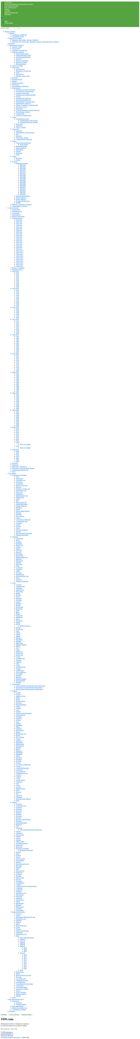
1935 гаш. (19, 223)
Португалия (20, 877)
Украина (19, 891)
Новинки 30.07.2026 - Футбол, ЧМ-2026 (25, 40)
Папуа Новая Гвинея (22, 511)
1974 (17, 360)
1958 (17, 329)
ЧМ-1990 (23, 179)
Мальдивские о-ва (22, 495)
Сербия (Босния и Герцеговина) (26, 886)
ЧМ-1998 (23, 182)
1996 (17, 401)
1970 (17, 352)
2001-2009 (15, 410)
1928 (17, 283)
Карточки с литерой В (19, 466)
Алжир (18, 692)
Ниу (17, 501)
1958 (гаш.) (19, 263)
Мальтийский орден (22, 864)
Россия (18, 879)
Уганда (18, 787)
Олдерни (19, 874)
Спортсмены (20, 113)
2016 (17, 439)
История (15, 78)
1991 (17, 391)
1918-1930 (15, 271)
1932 (17, 292)
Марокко (19, 751)
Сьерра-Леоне (20, 780)
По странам (12, 473)
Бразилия (19, 543)
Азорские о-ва (20, 480)
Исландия (19, 847)
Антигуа (19, 913)
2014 (17, 436)
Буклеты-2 (15, 1001)
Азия (13, 583)
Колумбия (19, 554)
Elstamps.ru (9, 1032)
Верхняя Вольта (21, 704)
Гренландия (20, 835)
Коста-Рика (19, 555)
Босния (18, 818)
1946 (17, 314)
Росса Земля (20, 516)
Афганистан (20, 590)
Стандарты (15, 213)
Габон (18, 706)
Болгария (19, 816)
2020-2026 (15, 449)
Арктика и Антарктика (19, 50)
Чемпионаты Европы (23, 196)
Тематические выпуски (16, 45)
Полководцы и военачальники (26, 95)
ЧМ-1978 (23, 173)
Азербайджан (20, 586)
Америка (15, 537)
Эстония (19, 908)
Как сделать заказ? (11, 7)
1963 (17, 340)
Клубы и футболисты (23, 201)
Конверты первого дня (19, 1008)
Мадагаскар (20, 746)
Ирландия (19, 845)
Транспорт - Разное (22, 137)
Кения (18, 732)
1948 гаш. (19, 245)
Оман (18, 650)
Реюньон (19, 759)
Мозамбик (19, 752)
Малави (18, 638)
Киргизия (19, 621)
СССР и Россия (13, 208)
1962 (17, 338)
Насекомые (19, 149)
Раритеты (15, 465)
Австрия (19, 804)
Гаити (18, 927)
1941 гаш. (19, 233)
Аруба (18, 915)
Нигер (18, 756)
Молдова (19, 865)
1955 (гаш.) (19, 257)
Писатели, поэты (21, 107)
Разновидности (17, 211)
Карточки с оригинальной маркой (23, 468)
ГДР (17, 826)
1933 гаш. (19, 220)
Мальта (18, 862)
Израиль (18, 603)
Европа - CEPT (17, 47)
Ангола (18, 694)
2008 (17, 424)
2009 (17, 425)
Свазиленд (19, 770)
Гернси (18, 831)
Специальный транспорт (24, 139)
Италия (18, 852)
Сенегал (18, 775)
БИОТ (18, 698)
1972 (17, 357)
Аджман (18, 585)
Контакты (8, 14)
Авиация (19, 131)
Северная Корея (21, 1004)
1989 (17, 388)
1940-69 (22, 939)
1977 (17, 365)
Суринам (19, 523)
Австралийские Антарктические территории (30, 686)
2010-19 (22, 953)
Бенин (18, 699)
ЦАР (17, 790)
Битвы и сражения (22, 60)
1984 (17, 379)
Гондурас (19, 550)
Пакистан (19, 651)
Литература (20, 74)
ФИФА (18, 203)
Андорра (19, 809)
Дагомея (18, 716)
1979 (17, 369)
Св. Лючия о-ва (21, 979)
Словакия (19, 888)
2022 (17, 454)
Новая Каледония (21, 504)
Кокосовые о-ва (21, 490)
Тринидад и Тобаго (22, 989)
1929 (17, 285)
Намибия (19, 754)
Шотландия (20, 907)
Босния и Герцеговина (23, 819)
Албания (19, 807)
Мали (18, 749)
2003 (17, 415)
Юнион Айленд (21, 994)
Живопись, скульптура (23, 71)
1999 (17, 406)
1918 (17, 273)
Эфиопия (19, 797)
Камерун (19, 728)
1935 (17, 297)
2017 (17, 441)
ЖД (17, 134)
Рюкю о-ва (19, 655)
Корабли (19, 136)
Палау (18, 509)
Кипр (18, 853)
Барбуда (18, 922)
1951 (17, 321)
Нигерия (19, 758)
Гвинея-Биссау (20, 715)
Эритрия (19, 795)
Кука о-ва (19, 492)
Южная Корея (20, 680)
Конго (18, 735)
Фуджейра (19, 674)
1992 (17, 394)
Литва (18, 857)
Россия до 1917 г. (17, 269)
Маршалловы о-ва (22, 557)
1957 (17, 328)
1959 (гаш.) (19, 264)
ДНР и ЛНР (20, 841)
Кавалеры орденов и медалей (25, 90)
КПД (13, 471)
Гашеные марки (17, 218)
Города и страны (17, 66)
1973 (17, 358)
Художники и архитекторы (25, 91)
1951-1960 (15, 319)
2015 (17, 437)
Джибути (19, 718)
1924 (17, 276)
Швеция (18, 905)
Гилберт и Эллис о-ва (23, 489)
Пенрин (18, 513)
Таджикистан (20, 658)
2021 (17, 453)
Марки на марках (17, 83)
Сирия (18, 656)
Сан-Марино (20, 883)
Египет (18, 720)
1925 (17, 278)
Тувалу (18, 991)
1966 (17, 345)
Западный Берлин (22, 843)
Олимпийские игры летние (29, 120)
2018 (17, 442)
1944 (17, 310)
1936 (17, 298)
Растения (19, 158)
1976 (17, 364)
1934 (17, 295)
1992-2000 (15, 393)
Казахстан (19, 615)
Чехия (18, 901)
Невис (18, 973)
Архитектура (20, 69)
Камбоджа (19, 617)
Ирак (17, 610)
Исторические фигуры (23, 100)
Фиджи (18, 531)
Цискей (18, 792)
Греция (18, 836)
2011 (17, 430)
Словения (19, 889)
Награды (19, 59)
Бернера (18, 814)
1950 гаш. (19, 249)
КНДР (18, 624)
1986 (17, 382)
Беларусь (19, 811)
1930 (17, 286)
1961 (17, 336)
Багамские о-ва (21, 919)
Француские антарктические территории (29, 689)
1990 (17, 389)
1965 (17, 343)
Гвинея (18, 711)
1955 (17, 324)
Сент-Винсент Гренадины (24, 984)
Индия (18, 605)
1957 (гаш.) (19, 261)
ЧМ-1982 (23, 175)
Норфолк (19, 507)
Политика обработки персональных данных (19, 4)
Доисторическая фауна (23, 143)
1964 (17, 341)
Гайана (18, 547)
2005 (17, 418)
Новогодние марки (18, 216)
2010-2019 (15, 427)
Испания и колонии (22, 848)
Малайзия (19, 639)
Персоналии (16, 88)
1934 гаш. (19, 221)
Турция (18, 668)
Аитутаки (19, 482)
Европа (14, 802)
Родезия (18, 761)
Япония (18, 682)
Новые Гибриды (21, 506)
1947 (17, 316)
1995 (17, 400)
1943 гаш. (19, 237)
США (18, 571)
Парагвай (19, 564)
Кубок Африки (21, 199)
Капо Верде (20, 730)
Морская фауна (21, 148)
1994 (17, 398)
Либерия (19, 740)
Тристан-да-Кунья (22, 530)
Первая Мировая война (23, 55)
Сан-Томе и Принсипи (23, 764)
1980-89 (22, 943)
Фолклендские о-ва (22, 576)
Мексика (19, 559)
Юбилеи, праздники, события (22, 204)
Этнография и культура (19, 206)
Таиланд (19, 660)
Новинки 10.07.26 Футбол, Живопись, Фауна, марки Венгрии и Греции (35, 42)
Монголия (19, 643)
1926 (17, 280)
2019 (17, 446)
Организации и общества (20, 86)
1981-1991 (15, 372)
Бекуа (18, 924)
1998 (17, 405)
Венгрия (19, 824)
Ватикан (19, 821)
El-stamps (4, 1014)
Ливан (18, 633)
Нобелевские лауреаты (23, 103)
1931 (17, 290)
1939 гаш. (19, 230)
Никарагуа (19, 561)
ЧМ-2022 (23, 192)
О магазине (8, 2)
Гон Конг (19, 600)
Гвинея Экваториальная (24, 713)
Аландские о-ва (21, 806)
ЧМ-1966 (23, 168)
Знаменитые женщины (23, 98)
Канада (18, 552)
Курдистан (19, 629)
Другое (18, 96)
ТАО (17, 477)
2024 (17, 458)
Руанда (18, 763)
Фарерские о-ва (21, 893)
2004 (17, 417)
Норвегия (19, 872)
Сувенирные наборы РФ (20, 470)
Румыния (19, 881)
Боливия (19, 542)
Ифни (18, 727)
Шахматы (19, 125)
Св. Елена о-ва (21, 771)
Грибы (18, 160)
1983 (17, 377)
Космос (14, 81)
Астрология (16, 48)
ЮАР (17, 800)
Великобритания (21, 823)
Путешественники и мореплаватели (27, 110)
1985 (17, 381)
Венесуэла (19, 545)
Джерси (18, 840)
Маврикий (19, 494)
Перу (17, 566)
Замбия (18, 723)
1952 (17, 322)
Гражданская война (22, 54)
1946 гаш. (19, 242)
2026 (17, 461)
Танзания (19, 782)
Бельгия (18, 812)
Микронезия (20, 497)
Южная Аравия (21, 679)
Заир (17, 722)
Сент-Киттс (20, 985)
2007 (17, 422)
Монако (18, 867)
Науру (18, 499)
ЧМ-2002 (23, 184)
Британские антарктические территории (29, 687)
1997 (17, 403)
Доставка (8, 11)
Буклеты (15, 463)
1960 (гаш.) (19, 266)
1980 (17, 370)
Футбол (14, 161)
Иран (17, 612)
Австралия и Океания (19, 475)
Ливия (18, 634)
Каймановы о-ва (21, 934)
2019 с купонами (25, 448)
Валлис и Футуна (21, 485)
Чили (17, 578)
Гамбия (18, 708)
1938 (17, 302)
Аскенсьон (19, 483)
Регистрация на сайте (12, 6)
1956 (17, 326)
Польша (18, 876)
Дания (18, 838)
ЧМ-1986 (23, 177)
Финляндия (20, 895)
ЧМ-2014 (23, 189)
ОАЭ (17, 648)
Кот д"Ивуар (20, 737)
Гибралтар (19, 833)
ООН (14, 997)
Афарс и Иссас (21, 696)
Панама (18, 562)
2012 (17, 432)
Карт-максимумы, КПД (16, 999)
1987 (17, 384)
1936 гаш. (19, 225)
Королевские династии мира (25, 101)
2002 (17, 413)
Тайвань (18, 662)
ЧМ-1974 (23, 172)
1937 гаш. (19, 227)
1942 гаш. (19, 235)
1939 (17, 304)
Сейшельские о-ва (22, 773)
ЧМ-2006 (23, 185)
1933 (17, 293)
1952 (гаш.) (19, 252)
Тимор (18, 525)
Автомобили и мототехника (25, 132)
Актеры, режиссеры (22, 93)
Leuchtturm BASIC (18, 36)
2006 (17, 420)
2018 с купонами (25, 444)
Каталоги (11, 43)
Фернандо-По (20, 788)
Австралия (19, 478)
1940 (17, 305)
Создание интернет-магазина (10, 1037)
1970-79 (22, 941)
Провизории (16, 215)
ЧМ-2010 (23, 187)
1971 (17, 355)
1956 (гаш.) (19, 259)
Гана (17, 710)
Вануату (18, 487)
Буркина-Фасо (20, 701)
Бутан (18, 597)
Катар (18, 619)
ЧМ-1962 (23, 167)
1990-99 (22, 944)
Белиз (18, 540)
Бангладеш (19, 591)
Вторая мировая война (23, 57)
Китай (18, 622)
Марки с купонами (18, 268)
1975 (17, 362)
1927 (17, 281)
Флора (14, 156)
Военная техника (21, 62)
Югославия (19, 910)
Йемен (18, 614)
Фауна (14, 141)
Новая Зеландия (21, 502)
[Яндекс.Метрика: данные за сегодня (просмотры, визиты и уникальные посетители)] (7, 1036)
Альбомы (11, 33)
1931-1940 (15, 288)
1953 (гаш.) (19, 254)
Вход (6, 21)
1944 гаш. (19, 239)
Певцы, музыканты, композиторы (27, 105)
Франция (19, 896)
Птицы (18, 151)
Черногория (20, 900)
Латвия (18, 855)
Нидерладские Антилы (23, 975)
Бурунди (19, 703)
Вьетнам (19, 598)
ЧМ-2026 (23, 194)
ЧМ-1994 (23, 180)
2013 (17, 434)
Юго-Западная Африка (23, 799)
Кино (18, 72)
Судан (18, 778)
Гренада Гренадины (22, 931)
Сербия (18, 884)
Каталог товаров (10, 31)
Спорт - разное (21, 127)
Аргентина (19, 538)
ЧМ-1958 (23, 165)
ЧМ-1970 (23, 170)
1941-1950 (15, 307)
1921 (17, 274)
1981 (17, 374)
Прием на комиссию (11, 12)
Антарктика (16, 684)
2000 (17, 408)
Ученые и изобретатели (23, 115)
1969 (17, 350)
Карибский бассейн (18, 912)
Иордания (19, 609)
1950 (17, 317)
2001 (17, 412)
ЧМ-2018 (23, 191)
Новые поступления (15, 38)
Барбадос (19, 920)
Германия (19, 828)
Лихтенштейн (20, 859)
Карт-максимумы (17, 1006)
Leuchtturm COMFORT (19, 35)
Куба (17, 936)
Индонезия (19, 607)
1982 (17, 376)
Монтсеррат (20, 972)
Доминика (19, 932)
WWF (18, 155)
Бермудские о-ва (21, 925)
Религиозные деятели (23, 112)
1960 (17, 333)
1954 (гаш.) (19, 256)
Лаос (17, 631)
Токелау (18, 526)
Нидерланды (20, 871)
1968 (17, 348)
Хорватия (19, 898)
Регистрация (9, 23)
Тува (17, 663)
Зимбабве (19, 725)
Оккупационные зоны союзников (31, 829)
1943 (17, 309)
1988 (17, 386)
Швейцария (20, 903)
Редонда (18, 977)
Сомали (18, 776)
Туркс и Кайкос (21, 992)
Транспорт (15, 129)
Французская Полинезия (24, 533)
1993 (17, 396)
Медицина (15, 84)
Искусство (15, 67)
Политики (19, 108)
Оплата (7, 9)
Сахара (18, 766)
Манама (18, 641)
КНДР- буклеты (25, 626)
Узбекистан (19, 670)
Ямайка (18, 996)
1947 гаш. (19, 244)
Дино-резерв (24, 144)
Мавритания (20, 744)
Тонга (18, 528)
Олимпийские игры (22, 119)
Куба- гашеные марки (27, 937)
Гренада (18, 929)
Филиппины (20, 574)
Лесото (18, 739)
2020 (17, 451)
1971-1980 (15, 353)
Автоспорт (19, 124)
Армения (19, 588)
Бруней (18, 595)
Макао (18, 636)
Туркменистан (20, 667)
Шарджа (18, 677)
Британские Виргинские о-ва (25, 917)
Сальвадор (19, 567)
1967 (17, 346)
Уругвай (18, 573)
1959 (17, 331)
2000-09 (22, 946)
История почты (17, 79)
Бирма (18, 593)
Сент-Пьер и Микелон (23, 519)
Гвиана (18, 549)
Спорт (14, 117)
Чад (17, 794)
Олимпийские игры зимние (29, 122)
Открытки (11, 1011)
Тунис (18, 665)
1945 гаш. (19, 240)
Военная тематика (18, 52)
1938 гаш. (19, 228)
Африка (14, 691)
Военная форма (21, 64)
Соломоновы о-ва (22, 521)
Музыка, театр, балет (23, 76)
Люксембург (20, 860)
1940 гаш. (19, 232)
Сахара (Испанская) (22, 768)
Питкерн (19, 514)
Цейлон (18, 675)
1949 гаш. (19, 247)
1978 (17, 367)
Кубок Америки (21, 197)
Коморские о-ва (21, 734)
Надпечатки (16, 209)
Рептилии (19, 153)
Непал (18, 646)
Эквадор (19, 579)
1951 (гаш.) (19, 251)
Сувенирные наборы (19, 1009)
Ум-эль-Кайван (21, 672)
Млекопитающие (21, 146)
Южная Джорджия (22, 535)
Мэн (17, 869)
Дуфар (18, 602)
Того (17, 783)
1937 (17, 300)
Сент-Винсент (20, 982)
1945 (17, 312)
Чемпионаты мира (22, 163)
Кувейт (18, 627)
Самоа (18, 518)
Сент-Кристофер (21, 987)
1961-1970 (15, 334)
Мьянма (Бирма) (21, 644)
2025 (17, 459)
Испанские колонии (26, 850)
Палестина (19, 653)
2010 (17, 429)
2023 (17, 456)
